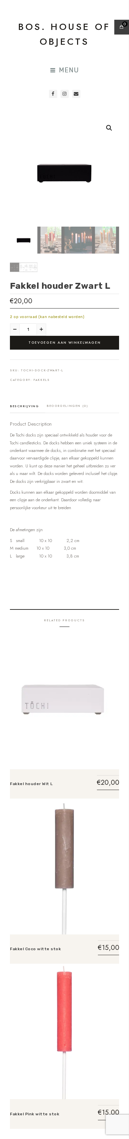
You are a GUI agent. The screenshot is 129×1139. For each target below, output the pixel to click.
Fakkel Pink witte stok (34, 1114)
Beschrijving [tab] (24, 406)
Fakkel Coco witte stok (35, 949)
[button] (109, 128)
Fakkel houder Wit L (31, 783)
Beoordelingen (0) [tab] (67, 406)
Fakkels (41, 380)
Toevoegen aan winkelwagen (64, 342)
